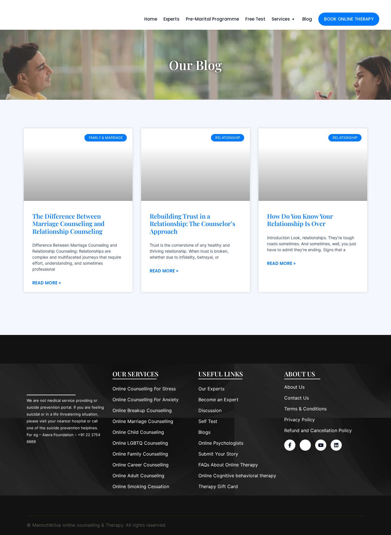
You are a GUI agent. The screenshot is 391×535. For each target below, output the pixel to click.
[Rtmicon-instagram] (305, 445)
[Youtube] (320, 445)
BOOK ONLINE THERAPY (349, 19)
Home (150, 19)
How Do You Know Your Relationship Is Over (300, 219)
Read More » (46, 283)
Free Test (255, 19)
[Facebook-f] (289, 445)
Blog (307, 19)
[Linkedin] (336, 445)
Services (281, 19)
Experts (171, 19)
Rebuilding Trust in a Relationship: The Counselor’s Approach (192, 223)
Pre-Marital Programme (212, 19)
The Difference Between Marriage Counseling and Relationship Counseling (68, 223)
